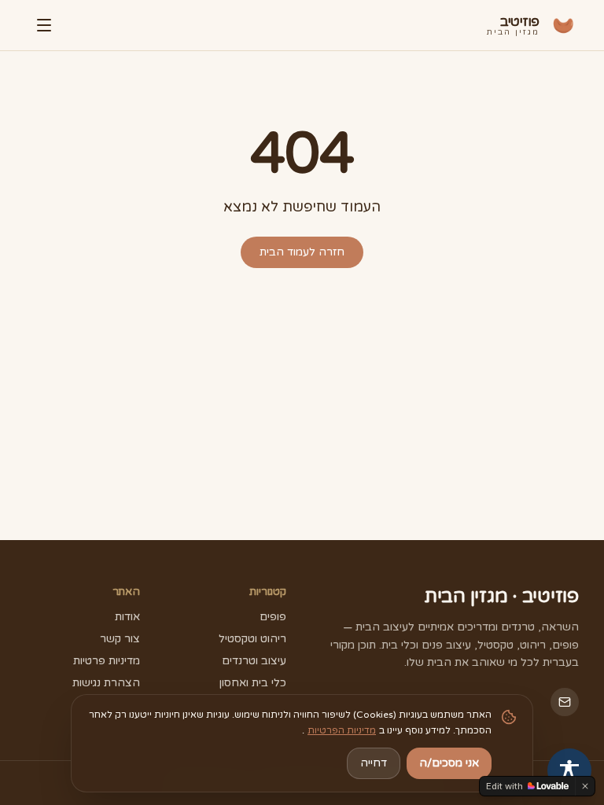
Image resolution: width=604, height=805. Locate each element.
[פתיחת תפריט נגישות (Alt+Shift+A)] (569, 770)
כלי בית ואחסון (252, 682)
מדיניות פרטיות (106, 660)
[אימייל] (565, 702)
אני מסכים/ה (449, 763)
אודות (127, 616)
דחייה (373, 763)
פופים (273, 616)
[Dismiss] (585, 786)
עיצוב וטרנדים (254, 660)
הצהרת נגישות (106, 682)
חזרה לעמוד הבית (302, 252)
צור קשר (120, 638)
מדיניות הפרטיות (342, 730)
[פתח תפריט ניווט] (42, 25)
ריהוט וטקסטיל (252, 638)
